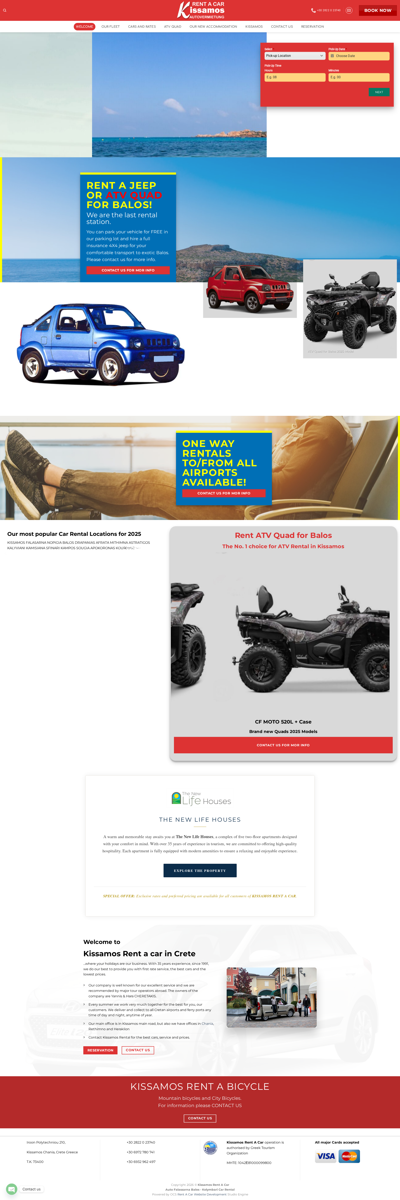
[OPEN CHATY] (11, 1189)
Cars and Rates (142, 26)
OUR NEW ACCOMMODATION (213, 26)
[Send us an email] (349, 10)
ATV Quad (172, 26)
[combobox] (295, 56)
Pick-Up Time (273, 65)
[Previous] (10, 94)
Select (269, 49)
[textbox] (291, 56)
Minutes (334, 70)
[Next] (256, 94)
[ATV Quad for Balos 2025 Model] (280, 635)
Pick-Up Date (338, 49)
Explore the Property (200, 870)
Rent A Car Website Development (202, 1194)
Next (379, 92)
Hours (268, 70)
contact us (114, 259)
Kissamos (254, 26)
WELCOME (84, 26)
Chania (207, 1024)
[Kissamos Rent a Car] (200, 10)
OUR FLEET (110, 26)
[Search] (4, 10)
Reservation (312, 26)
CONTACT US (227, 1106)
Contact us (282, 26)
